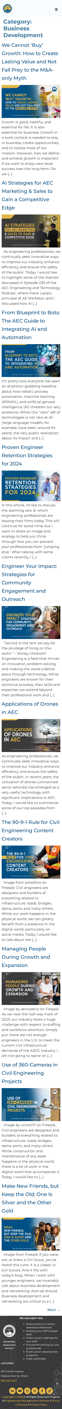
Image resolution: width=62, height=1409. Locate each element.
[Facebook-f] (42, 1391)
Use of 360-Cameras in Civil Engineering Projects (30, 1073)
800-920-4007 (9, 1380)
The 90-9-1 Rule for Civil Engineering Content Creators (31, 830)
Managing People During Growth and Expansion (26, 957)
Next (53, 1310)
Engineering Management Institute (27, 1400)
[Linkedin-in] (12, 1391)
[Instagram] (27, 1391)
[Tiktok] (49, 1391)
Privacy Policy (38, 1404)
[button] (56, 9)
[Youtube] (20, 1391)
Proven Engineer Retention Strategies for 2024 (27, 455)
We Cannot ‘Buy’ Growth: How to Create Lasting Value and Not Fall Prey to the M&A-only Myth (30, 61)
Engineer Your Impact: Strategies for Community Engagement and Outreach (29, 582)
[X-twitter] (34, 1391)
